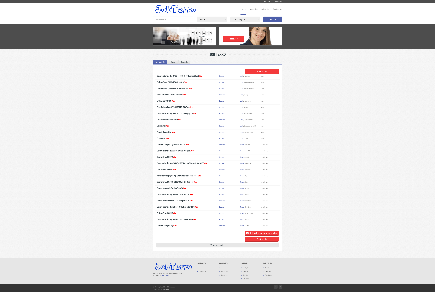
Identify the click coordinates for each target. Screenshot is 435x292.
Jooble (245, 275)
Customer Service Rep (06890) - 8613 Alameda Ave (175, 219)
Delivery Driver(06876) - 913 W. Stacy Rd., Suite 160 (175, 182)
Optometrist (161, 126)
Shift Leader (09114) (164, 101)
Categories (184, 62)
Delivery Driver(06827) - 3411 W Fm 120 (171, 144)
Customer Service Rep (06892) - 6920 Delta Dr (173, 194)
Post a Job (266, 2)
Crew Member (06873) (165, 169)
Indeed (245, 271)
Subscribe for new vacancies (263, 233)
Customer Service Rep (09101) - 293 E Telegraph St (175, 113)
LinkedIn (268, 271)
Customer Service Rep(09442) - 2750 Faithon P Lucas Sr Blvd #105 (180, 163)
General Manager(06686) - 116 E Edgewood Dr (173, 200)
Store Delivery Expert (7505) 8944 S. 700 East (173, 107)
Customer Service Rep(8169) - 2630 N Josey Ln (173, 151)
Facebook (268, 275)
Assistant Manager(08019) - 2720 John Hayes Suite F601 (177, 175)
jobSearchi (165, 276)
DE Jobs (246, 279)
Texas (242, 145)
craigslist (246, 268)
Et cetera (222, 76)
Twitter (267, 268)
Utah (241, 76)
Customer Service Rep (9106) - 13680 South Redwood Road (178, 76)
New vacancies (160, 62)
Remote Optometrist (164, 132)
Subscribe (265, 9)
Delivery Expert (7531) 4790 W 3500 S (170, 82)
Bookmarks (278, 1)
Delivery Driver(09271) (165, 157)
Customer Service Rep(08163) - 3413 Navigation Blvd (176, 207)
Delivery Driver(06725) (165, 225)
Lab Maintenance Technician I (167, 119)
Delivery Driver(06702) (165, 213)
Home (243, 9)
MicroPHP (166, 289)
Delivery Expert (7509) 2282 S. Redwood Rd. (172, 88)
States (173, 62)
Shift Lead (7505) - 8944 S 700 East (169, 94)
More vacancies (217, 245)
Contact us (277, 9)
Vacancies (253, 9)
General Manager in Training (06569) (170, 188)
